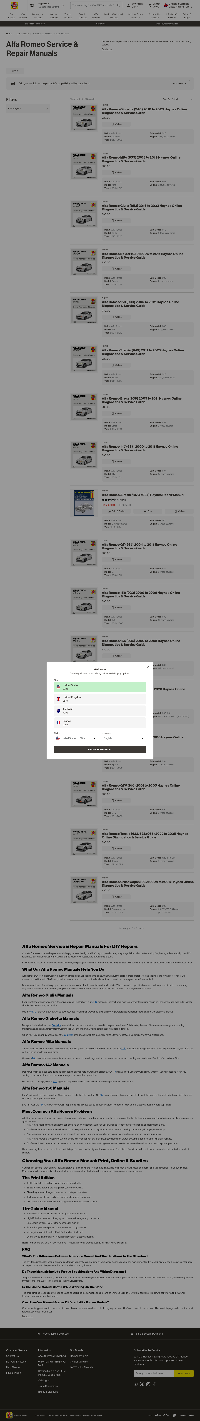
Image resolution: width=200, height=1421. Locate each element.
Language (106, 733)
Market (57, 733)
